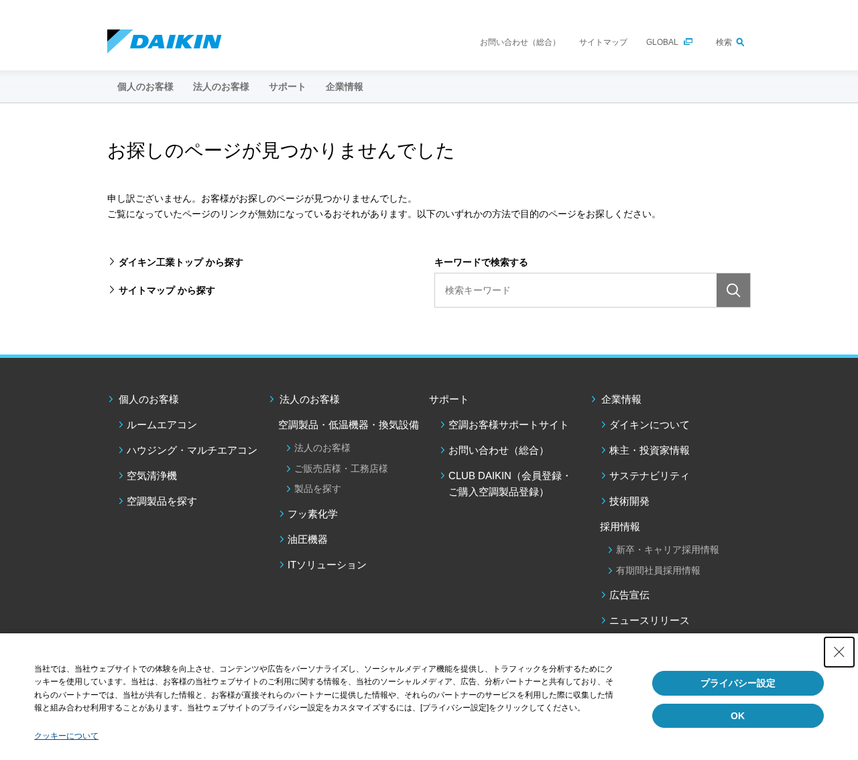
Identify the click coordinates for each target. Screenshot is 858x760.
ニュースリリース (649, 620)
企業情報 (621, 399)
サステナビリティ (649, 475)
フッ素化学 (313, 513)
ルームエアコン (162, 424)
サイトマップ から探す (167, 290)
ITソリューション (327, 564)
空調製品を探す (162, 501)
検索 (724, 42)
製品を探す (317, 488)
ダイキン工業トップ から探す (181, 262)
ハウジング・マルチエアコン (192, 450)
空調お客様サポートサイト (508, 424)
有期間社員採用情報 (658, 570)
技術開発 (629, 501)
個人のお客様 (149, 399)
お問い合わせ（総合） (520, 42)
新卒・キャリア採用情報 (667, 549)
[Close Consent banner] (839, 652)
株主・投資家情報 (649, 450)
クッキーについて (66, 736)
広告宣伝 (629, 594)
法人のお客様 (310, 399)
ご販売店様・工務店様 (341, 468)
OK (738, 715)
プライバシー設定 (738, 683)
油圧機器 (308, 539)
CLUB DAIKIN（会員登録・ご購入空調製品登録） (510, 483)
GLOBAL (662, 42)
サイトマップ (603, 42)
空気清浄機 (152, 475)
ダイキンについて (649, 424)
